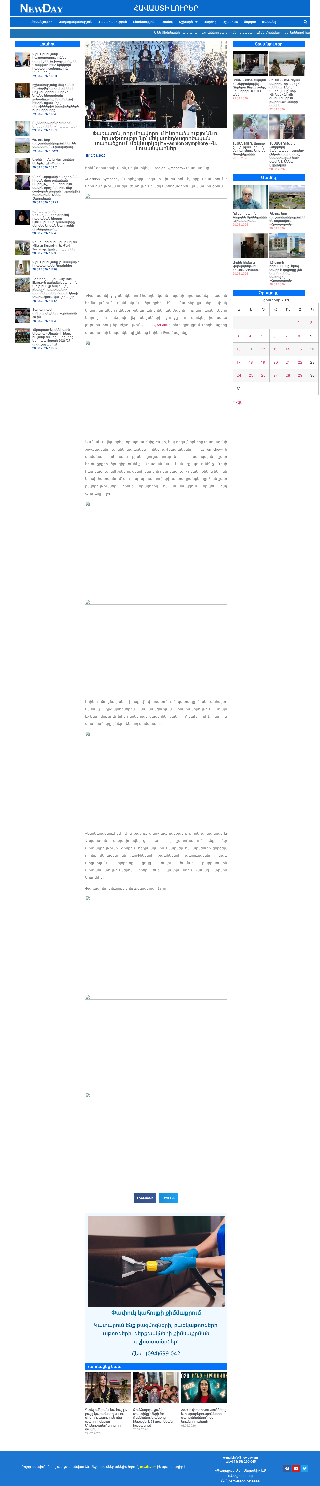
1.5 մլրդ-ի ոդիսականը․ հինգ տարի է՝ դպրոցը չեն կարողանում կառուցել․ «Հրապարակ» (286, 271)
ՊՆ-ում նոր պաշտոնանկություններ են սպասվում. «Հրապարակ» (54, 143)
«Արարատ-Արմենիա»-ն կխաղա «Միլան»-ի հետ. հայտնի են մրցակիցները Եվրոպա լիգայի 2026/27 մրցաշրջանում (53, 337)
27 (276, 375)
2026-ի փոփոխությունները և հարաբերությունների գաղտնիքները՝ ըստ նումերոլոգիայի (203, 1415)
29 (300, 375)
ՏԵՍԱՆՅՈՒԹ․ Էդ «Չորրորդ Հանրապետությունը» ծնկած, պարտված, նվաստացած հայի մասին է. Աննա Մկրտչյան (287, 154)
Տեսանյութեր (42, 22)
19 (263, 362)
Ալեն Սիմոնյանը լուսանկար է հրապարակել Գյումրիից (55, 263)
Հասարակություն (112, 22)
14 (288, 349)
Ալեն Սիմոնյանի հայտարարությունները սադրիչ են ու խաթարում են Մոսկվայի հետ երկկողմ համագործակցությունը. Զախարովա (55, 63)
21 (288, 362)
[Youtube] (296, 1468)
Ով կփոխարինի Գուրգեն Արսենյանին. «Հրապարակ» (54, 124)
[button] (188, 22)
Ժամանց (269, 22)
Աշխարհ (186, 22)
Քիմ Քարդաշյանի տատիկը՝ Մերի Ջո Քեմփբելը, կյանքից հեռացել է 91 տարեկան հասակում (153, 1417)
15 (300, 349)
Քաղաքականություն (75, 22)
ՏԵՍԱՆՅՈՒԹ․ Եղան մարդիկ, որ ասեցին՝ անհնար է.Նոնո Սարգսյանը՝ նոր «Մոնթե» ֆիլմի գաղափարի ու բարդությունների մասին (286, 92)
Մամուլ (167, 22)
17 (238, 362)
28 (288, 375)
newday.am (148, 1467)
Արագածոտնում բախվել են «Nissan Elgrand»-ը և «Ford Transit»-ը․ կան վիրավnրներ (54, 245)
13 (276, 349)
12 (263, 349)
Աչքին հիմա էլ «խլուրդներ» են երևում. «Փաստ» (54, 161)
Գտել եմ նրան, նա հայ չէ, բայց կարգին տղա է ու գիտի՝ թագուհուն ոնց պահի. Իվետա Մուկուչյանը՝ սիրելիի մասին (106, 1419)
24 (239, 375)
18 (251, 362)
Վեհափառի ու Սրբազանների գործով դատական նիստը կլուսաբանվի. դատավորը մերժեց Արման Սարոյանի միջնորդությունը (53, 220)
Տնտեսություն (144, 22)
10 (239, 349)
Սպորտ (250, 22)
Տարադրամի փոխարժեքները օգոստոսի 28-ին (54, 313)
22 (300, 362)
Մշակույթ (230, 22)
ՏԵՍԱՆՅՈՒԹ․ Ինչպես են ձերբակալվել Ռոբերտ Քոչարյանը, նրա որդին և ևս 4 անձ (249, 87)
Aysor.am (159, 325)
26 (263, 375)
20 (276, 362)
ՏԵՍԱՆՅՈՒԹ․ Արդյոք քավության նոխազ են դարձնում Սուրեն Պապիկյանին (249, 149)
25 (251, 375)
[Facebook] (287, 1468)
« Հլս (237, 402)
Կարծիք (210, 22)
